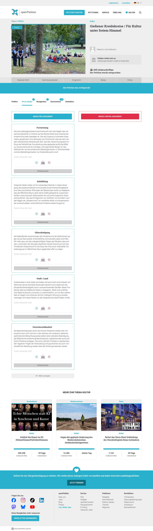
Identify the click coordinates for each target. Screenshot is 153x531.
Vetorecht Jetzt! (86, 510)
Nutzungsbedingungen (133, 500)
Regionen (106, 507)
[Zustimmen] (37, 162)
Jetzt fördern (76, 483)
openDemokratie (86, 502)
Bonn (121, 401)
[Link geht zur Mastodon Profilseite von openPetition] (14, 507)
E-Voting (83, 507)
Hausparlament (86, 505)
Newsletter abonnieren (25, 518)
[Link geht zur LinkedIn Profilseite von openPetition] (41, 500)
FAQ (82, 497)
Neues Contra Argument (110, 116)
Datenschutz (129, 502)
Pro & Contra (27, 101)
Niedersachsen (76, 401)
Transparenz (129, 497)
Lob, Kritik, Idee (65, 507)
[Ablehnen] (49, 162)
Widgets (83, 500)
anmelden (126, 3)
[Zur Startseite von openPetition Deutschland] (24, 12)
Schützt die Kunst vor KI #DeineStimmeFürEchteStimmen (32, 438)
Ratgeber (105, 497)
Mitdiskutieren (42, 171)
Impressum (128, 505)
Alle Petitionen (108, 500)
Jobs (60, 500)
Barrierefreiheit (130, 507)
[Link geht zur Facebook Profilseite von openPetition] (14, 500)
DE (137, 3)
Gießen (21, 21)
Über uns (62, 497)
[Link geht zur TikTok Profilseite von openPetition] (32, 500)
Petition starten (74, 12)
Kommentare (56, 101)
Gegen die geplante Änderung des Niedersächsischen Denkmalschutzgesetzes (76, 440)
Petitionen (93, 12)
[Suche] (140, 12)
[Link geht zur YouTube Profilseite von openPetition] (32, 507)
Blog (60, 502)
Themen (105, 505)
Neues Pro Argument (43, 116)
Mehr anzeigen (44, 376)
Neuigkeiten (41, 101)
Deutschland (32, 401)
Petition (15, 102)
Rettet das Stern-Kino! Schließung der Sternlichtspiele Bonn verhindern (121, 438)
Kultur (92, 21)
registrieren (113, 3)
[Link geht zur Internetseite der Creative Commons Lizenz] (13, 529)
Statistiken (69, 102)
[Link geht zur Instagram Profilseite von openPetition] (23, 500)
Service (105, 12)
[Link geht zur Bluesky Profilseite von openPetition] (23, 507)
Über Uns (117, 12)
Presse (61, 505)
